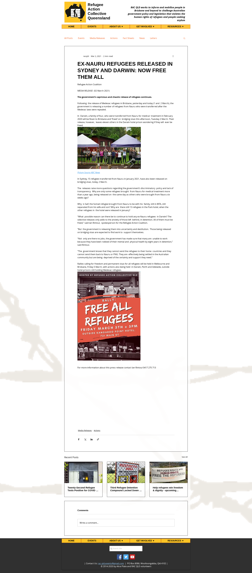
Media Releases (97, 38)
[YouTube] (132, 556)
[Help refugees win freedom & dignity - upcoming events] (169, 472)
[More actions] (173, 56)
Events (81, 38)
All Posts (68, 38)
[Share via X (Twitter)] (85, 439)
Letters (153, 38)
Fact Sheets (128, 38)
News (142, 38)
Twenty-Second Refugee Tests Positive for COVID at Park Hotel (83, 489)
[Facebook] (119, 556)
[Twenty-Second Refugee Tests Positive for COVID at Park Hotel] (83, 472)
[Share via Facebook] (78, 439)
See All (185, 457)
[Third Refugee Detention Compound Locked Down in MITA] (126, 472)
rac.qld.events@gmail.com (111, 563)
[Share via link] (98, 439)
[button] (184, 38)
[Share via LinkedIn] (91, 439)
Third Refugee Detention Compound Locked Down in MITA (125, 489)
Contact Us (91, 563)
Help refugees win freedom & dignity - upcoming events (168, 489)
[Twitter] (125, 556)
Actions (114, 38)
